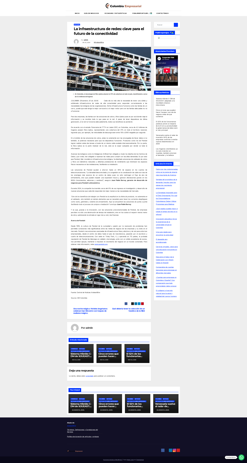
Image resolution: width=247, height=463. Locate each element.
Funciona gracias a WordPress (112, 459)
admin (86, 40)
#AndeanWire (99, 42)
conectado (89, 376)
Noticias (77, 24)
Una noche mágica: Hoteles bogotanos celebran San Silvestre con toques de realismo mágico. (90, 311)
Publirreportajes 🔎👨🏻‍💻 (142, 13)
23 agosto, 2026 (106, 410)
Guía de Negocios (91, 13)
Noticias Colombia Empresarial (80, 351)
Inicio (77, 13)
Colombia (102, 348)
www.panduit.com (100, 244)
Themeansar (140, 459)
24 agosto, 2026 (78, 410)
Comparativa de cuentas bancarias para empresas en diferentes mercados (166, 270)
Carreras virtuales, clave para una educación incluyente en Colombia (167, 249)
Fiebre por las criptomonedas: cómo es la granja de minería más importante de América (167, 172)
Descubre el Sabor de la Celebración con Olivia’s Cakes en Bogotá (165, 260)
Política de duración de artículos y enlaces (83, 437)
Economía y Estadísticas (116, 13)
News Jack (130, 459)
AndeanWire (71, 426)
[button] (179, 13)
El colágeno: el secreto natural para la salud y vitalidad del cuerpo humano (166, 293)
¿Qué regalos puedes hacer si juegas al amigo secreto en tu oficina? (167, 211)
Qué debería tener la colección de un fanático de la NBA (128, 310)
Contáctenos (162, 13)
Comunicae (74, 348)
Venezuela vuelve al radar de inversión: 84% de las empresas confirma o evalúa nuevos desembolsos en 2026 (167, 139)
